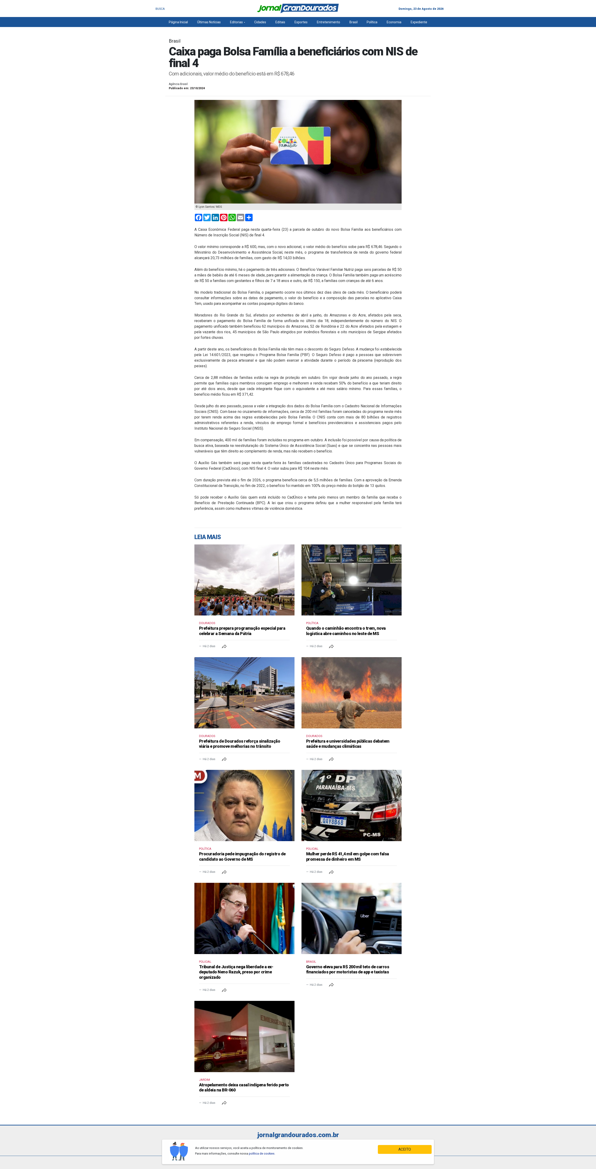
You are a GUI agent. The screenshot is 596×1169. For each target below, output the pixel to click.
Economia (394, 22)
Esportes (301, 22)
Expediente (419, 22)
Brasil (353, 22)
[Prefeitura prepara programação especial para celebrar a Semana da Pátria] (244, 580)
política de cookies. (262, 1153)
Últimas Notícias (209, 22)
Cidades (260, 22)
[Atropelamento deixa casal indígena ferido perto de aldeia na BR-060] (244, 1036)
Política (372, 22)
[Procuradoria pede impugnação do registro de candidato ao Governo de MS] (244, 805)
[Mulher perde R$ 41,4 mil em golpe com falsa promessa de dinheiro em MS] (351, 805)
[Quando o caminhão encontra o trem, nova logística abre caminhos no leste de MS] (351, 580)
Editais (280, 22)
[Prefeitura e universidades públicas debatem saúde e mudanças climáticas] (351, 692)
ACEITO (404, 1149)
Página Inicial (178, 22)
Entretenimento (328, 22)
